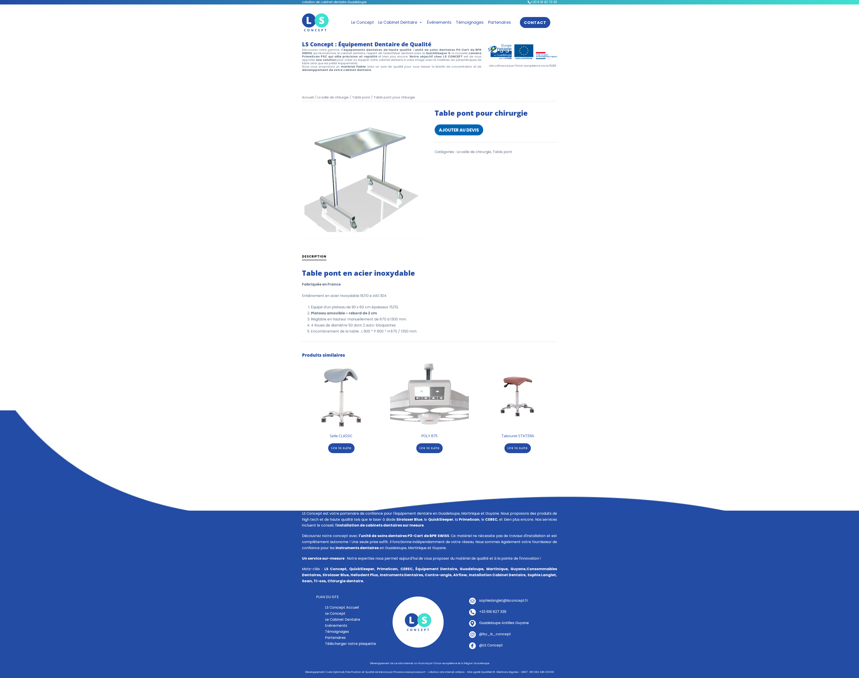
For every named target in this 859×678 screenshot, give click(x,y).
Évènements (439, 22)
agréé (476, 672)
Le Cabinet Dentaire (397, 22)
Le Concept (362, 22)
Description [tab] (314, 256)
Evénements (336, 625)
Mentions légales (508, 672)
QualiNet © (488, 672)
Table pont (361, 97)
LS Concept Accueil (342, 607)
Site (469, 672)
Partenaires (499, 22)
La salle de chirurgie (333, 97)
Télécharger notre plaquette (350, 643)
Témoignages (470, 22)
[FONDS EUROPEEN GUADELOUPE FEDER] (522, 51)
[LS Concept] (315, 22)
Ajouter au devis (459, 130)
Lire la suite (341, 448)
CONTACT (535, 22)
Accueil (308, 97)
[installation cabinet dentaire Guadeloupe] (418, 622)
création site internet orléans (446, 672)
